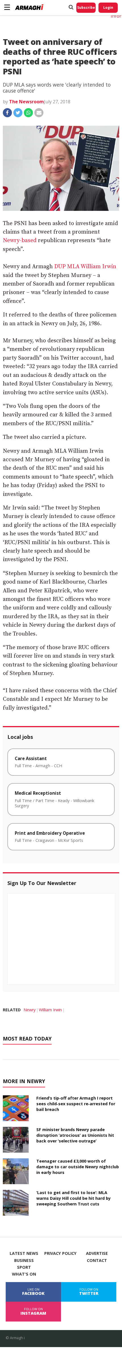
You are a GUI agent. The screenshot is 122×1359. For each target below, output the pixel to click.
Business (24, 1260)
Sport (24, 1267)
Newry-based (20, 240)
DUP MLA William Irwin (85, 266)
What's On (24, 1274)
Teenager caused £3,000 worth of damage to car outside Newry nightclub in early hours (77, 1166)
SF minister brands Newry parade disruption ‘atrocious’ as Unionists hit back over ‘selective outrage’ (75, 1135)
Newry (29, 1009)
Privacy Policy (60, 1253)
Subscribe (86, 7)
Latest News (24, 1253)
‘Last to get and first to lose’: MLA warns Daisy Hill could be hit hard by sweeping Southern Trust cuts (73, 1198)
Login (108, 7)
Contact (97, 1260)
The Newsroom (26, 101)
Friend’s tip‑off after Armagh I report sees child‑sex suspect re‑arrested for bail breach (75, 1103)
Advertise (97, 1253)
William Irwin (50, 1009)
